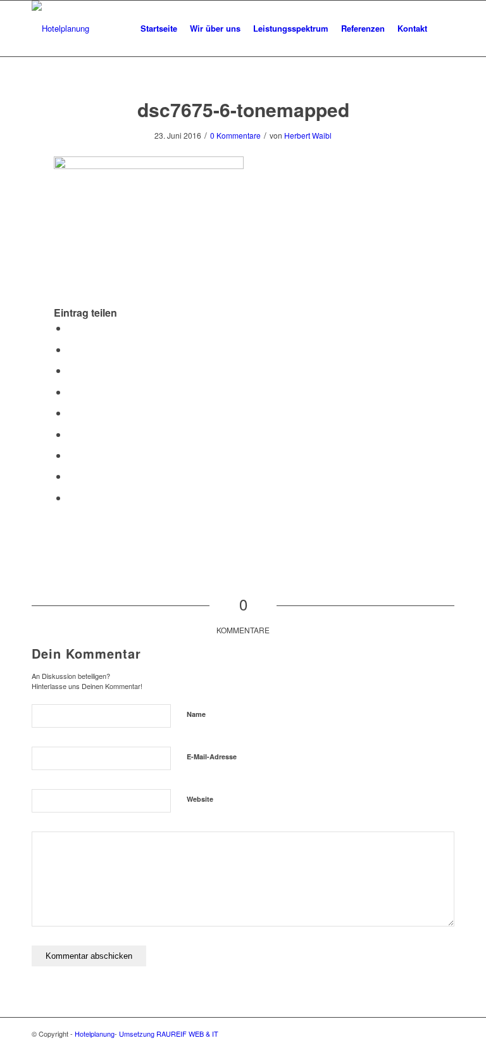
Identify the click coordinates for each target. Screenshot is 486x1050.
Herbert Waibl (308, 135)
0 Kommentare (235, 135)
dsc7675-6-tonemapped (243, 109)
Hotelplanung (95, 1033)
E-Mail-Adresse (212, 756)
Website (200, 799)
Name (196, 714)
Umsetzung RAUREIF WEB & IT (168, 1033)
